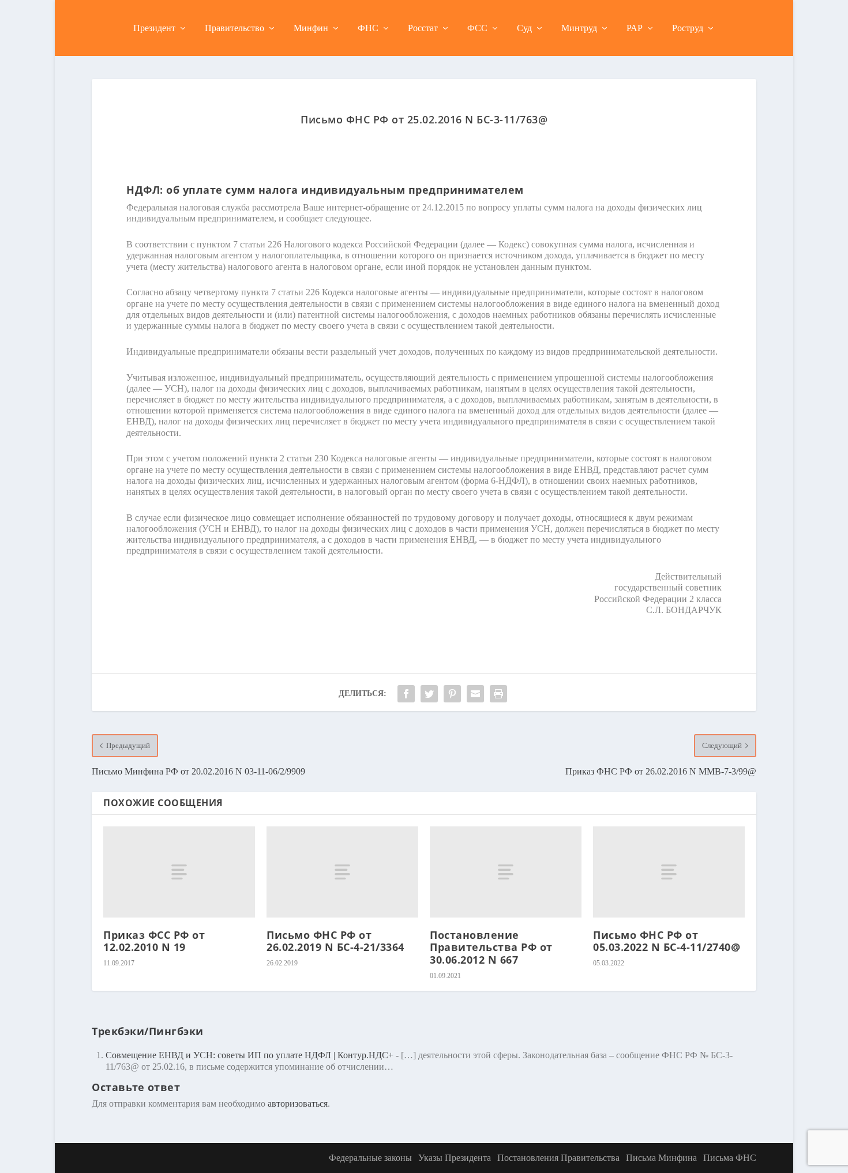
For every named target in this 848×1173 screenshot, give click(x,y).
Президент (154, 28)
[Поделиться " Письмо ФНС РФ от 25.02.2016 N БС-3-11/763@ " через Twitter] (429, 693)
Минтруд (579, 28)
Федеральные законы (370, 1158)
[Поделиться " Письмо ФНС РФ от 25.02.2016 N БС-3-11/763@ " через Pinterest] (452, 693)
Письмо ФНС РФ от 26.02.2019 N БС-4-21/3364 (335, 941)
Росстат (423, 28)
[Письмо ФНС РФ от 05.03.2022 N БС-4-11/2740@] (669, 872)
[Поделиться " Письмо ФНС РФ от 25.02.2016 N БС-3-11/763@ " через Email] (475, 693)
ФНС (368, 28)
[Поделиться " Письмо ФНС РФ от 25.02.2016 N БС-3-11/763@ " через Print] (498, 693)
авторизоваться (298, 1103)
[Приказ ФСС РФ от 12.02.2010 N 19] (179, 872)
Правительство (234, 28)
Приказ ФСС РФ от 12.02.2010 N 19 (154, 941)
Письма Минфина (661, 1158)
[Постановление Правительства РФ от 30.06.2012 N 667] (505, 872)
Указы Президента (454, 1158)
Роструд (687, 28)
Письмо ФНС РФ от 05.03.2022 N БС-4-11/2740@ (666, 941)
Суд (524, 28)
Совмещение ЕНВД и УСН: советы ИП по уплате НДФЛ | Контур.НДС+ (249, 1055)
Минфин (311, 28)
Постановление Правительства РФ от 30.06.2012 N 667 (491, 947)
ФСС (477, 28)
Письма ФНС (729, 1158)
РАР (634, 28)
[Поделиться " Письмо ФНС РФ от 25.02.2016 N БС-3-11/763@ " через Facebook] (406, 693)
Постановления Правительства (558, 1158)
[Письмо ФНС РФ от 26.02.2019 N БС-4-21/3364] (342, 872)
